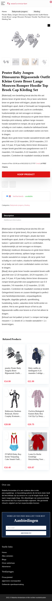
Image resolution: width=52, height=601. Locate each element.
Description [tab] (9, 216)
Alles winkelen (7, 556)
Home (4, 11)
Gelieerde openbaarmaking (13, 584)
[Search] (39, 3)
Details (38, 163)
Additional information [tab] (12, 220)
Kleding (37, 11)
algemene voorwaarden (11, 581)
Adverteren (6, 567)
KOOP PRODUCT (26, 174)
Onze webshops (8, 563)
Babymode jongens (20, 11)
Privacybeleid (7, 577)
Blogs (4, 559)
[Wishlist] (44, 3)
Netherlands (18, 196)
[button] (49, 25)
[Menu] (3, 3)
